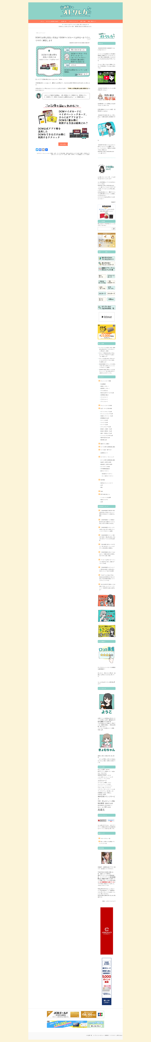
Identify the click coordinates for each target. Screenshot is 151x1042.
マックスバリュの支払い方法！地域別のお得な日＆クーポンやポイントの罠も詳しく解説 (107, 349)
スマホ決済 (108, 784)
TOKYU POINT (104, 773)
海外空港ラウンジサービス (106, 797)
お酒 (102, 501)
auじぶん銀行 (101, 769)
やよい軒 (111, 777)
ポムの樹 (113, 789)
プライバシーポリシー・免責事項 (101, 1035)
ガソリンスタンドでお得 (106, 411)
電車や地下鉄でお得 (105, 437)
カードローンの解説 (102, 782)
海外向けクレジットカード (107, 483)
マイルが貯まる (104, 390)
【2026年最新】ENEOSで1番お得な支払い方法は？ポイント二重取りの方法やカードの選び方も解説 (107, 513)
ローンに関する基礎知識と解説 (108, 460)
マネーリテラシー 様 (105, 838)
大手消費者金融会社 (105, 468)
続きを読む (64, 144)
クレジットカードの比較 (106, 405)
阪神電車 (109, 807)
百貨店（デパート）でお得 (107, 416)
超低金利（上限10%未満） (107, 464)
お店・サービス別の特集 (59, 153)
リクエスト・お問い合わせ (116, 1035)
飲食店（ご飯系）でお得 (106, 429)
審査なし (109, 792)
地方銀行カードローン (107, 473)
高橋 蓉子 (87, 42)
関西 (105, 807)
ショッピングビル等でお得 (107, 435)
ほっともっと (106, 777)
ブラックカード (104, 401)
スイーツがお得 (104, 420)
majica (113, 771)
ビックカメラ (108, 787)
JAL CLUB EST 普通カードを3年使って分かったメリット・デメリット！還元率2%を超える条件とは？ (107, 587)
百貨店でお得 (109, 803)
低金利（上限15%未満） (106, 462)
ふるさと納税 (100, 777)
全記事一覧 (63, 21)
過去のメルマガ (104, 499)
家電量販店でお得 (105, 418)
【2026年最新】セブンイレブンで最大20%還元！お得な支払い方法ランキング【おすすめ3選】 (107, 569)
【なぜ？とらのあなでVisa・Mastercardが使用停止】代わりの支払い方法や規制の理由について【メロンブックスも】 (107, 577)
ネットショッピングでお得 (107, 413)
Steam (99, 773)
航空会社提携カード (108, 805)
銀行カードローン (105, 471)
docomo (107, 769)
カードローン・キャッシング (107, 457)
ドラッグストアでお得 (106, 426)
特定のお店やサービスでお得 (72, 153)
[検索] (114, 228)
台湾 (102, 485)
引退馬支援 (100, 794)
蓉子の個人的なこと (105, 494)
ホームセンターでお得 (62, 154)
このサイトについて (73, 21)
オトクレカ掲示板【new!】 (52, 21)
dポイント (101, 771)
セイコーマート (101, 785)
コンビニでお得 (104, 422)
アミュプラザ (107, 778)
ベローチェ (100, 789)
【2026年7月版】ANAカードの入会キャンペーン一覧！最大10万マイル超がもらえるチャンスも (107, 371)
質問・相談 (82, 21)
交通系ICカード (104, 453)
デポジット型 (101, 787)
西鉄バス (99, 807)
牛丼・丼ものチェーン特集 (106, 801)
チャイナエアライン (108, 785)
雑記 (102, 487)
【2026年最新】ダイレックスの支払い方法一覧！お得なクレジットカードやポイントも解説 (107, 365)
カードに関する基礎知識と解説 (108, 447)
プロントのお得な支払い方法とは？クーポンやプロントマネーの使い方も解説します (107, 360)
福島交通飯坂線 (101, 805)
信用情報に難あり (105, 395)
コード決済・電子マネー (106, 449)
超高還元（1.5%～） (105, 388)
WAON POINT (102, 775)
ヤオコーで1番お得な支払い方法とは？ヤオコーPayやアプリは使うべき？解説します (107, 354)
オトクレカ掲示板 (108, 682)
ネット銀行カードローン (107, 476)
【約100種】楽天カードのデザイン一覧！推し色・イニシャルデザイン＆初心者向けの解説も (107, 546)
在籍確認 (100, 792)
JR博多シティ (108, 771)
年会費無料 (103, 384)
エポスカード (102, 780)
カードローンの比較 (105, 466)
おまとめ (109, 775)
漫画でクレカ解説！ (105, 443)
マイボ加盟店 (78, 154)
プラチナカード (104, 399)
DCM (69, 154)
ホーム (42, 21)
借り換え (109, 791)
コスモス (109, 782)
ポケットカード (107, 789)
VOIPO (72, 154)
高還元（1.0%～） (105, 386)
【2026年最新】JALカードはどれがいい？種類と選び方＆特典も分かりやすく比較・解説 (107, 553)
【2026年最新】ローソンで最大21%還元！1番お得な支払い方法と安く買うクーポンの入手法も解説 (107, 537)
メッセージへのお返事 (106, 497)
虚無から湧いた (101, 756)
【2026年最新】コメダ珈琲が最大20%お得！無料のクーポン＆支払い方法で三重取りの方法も (107, 521)
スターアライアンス (102, 784)
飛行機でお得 (104, 440)
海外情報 (103, 480)
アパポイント (100, 778)
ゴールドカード (104, 397)
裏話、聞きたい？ (92, 21)
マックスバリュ (102, 791)
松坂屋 (104, 794)
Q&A (102, 491)
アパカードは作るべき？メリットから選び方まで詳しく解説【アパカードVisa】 (107, 561)
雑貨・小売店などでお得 (106, 433)
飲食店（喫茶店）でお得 (106, 431)
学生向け (105, 792)
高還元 (101, 809)
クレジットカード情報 (48, 153)
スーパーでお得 (104, 424)
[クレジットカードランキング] (102, 821)
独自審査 (101, 803)
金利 (103, 807)
